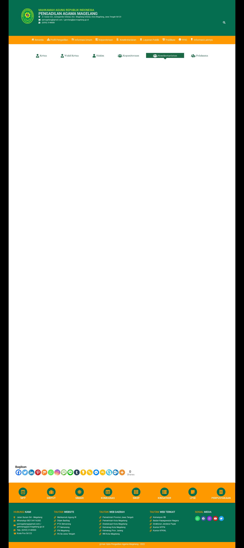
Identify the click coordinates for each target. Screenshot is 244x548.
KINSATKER (164, 498)
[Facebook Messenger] (96, 472)
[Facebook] (18, 472)
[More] (122, 472)
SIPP (23, 498)
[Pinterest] (38, 472)
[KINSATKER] (164, 492)
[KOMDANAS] (108, 492)
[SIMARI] (79, 492)
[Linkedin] (31, 472)
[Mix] (44, 472)
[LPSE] (192, 492)
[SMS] (64, 472)
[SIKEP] (136, 492)
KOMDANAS (108, 498)
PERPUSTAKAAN (221, 498)
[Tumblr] (77, 472)
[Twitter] (25, 472)
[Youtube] (215, 518)
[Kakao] (83, 472)
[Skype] (109, 472)
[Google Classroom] (103, 472)
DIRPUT (51, 498)
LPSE (193, 498)
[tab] (41, 55)
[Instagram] (57, 472)
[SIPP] (23, 492)
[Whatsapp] (51, 472)
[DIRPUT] (51, 492)
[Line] (70, 472)
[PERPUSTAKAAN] (221, 492)
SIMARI (79, 498)
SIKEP (136, 498)
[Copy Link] (90, 472)
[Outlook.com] (116, 472)
